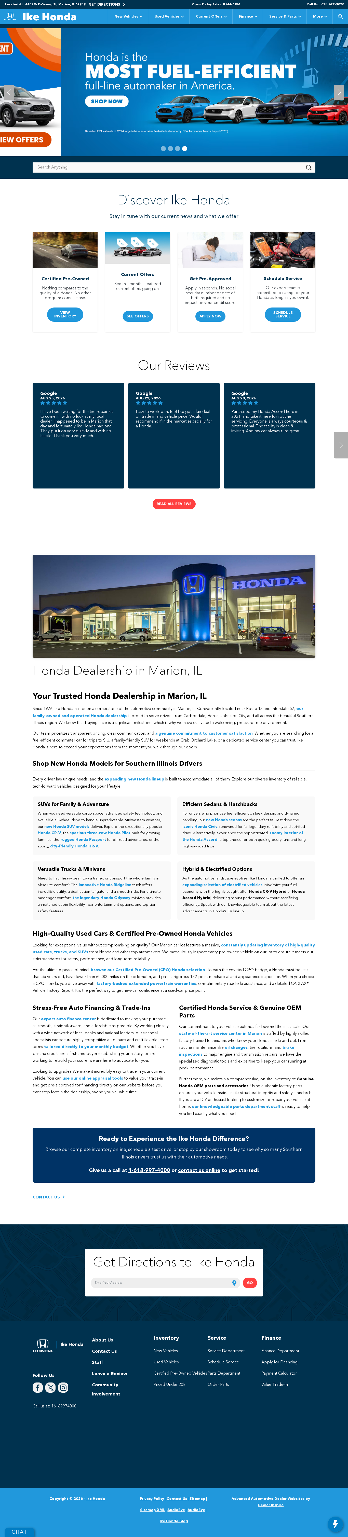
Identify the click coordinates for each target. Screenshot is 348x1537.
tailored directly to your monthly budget (86, 1047)
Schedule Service (223, 1362)
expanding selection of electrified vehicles (222, 885)
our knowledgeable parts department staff (236, 1107)
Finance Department (280, 1351)
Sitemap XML (152, 1510)
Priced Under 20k (169, 1385)
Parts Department (224, 1374)
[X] (50, 1387)
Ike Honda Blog (174, 1521)
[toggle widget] (335, 1524)
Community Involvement (106, 1389)
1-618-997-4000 (149, 1170)
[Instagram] (63, 1387)
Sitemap (197, 1499)
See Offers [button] (138, 316)
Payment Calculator (279, 1374)
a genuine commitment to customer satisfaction (204, 734)
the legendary (101, 898)
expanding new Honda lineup (134, 779)
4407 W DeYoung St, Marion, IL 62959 (55, 4)
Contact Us (104, 1351)
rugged (83, 840)
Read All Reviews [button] (174, 504)
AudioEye (176, 1510)
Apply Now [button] (210, 316)
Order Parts (218, 1385)
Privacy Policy (152, 1499)
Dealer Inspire (271, 1505)
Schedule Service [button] (283, 314)
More (318, 17)
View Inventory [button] (65, 314)
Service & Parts (283, 16)
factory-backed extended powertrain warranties (146, 984)
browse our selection (148, 970)
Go (250, 1283)
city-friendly (74, 846)
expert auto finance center (68, 1019)
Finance (246, 16)
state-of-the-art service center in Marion (220, 1034)
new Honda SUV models (66, 827)
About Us (102, 1340)
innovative (105, 885)
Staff (97, 1362)
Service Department (226, 1351)
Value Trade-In (274, 1385)
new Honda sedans (224, 820)
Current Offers (209, 16)
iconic (199, 827)
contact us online (199, 1170)
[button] (340, 16)
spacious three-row (100, 833)
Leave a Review (109, 1374)
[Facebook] (38, 1387)
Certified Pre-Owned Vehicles (180, 1374)
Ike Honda (95, 1499)
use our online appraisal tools (92, 1079)
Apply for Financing (279, 1362)
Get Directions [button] (105, 4)
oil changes (236, 1048)
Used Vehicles (167, 16)
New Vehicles (126, 16)
